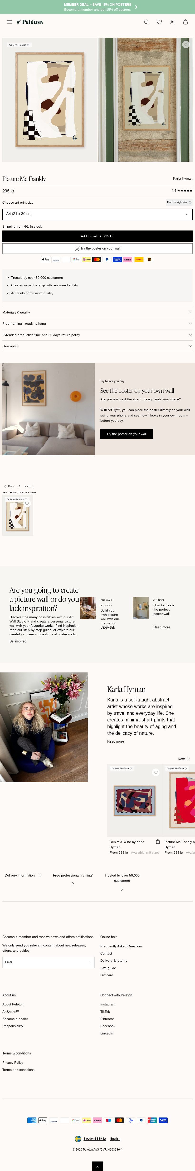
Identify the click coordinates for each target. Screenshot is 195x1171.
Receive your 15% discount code (97, 615)
